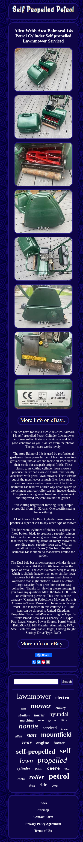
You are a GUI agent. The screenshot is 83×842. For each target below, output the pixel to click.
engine (42, 742)
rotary (61, 707)
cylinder (23, 768)
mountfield (56, 734)
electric (62, 697)
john (38, 768)
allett (18, 736)
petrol (59, 776)
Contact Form (43, 817)
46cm (64, 720)
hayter (59, 742)
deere (53, 768)
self (65, 750)
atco (41, 720)
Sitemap (43, 810)
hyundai (58, 714)
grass (52, 720)
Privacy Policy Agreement (43, 824)
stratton (24, 715)
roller (36, 777)
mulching (27, 720)
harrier (39, 715)
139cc (23, 708)
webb (55, 786)
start (31, 735)
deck (32, 786)
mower (41, 705)
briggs (64, 729)
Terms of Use (43, 831)
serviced (50, 727)
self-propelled (35, 751)
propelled (52, 760)
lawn (26, 760)
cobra (21, 779)
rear (27, 742)
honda (28, 726)
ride (43, 785)
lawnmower (34, 696)
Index (43, 803)
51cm (67, 769)
